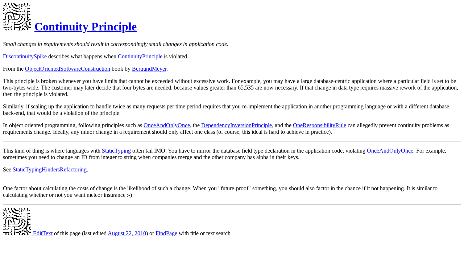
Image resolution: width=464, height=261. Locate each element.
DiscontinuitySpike (25, 56)
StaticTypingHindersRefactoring (50, 169)
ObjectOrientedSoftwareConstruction (67, 69)
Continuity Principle (85, 26)
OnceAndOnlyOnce (167, 125)
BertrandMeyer (149, 69)
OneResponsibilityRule (319, 125)
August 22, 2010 (127, 233)
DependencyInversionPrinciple (236, 125)
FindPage (166, 233)
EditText (42, 233)
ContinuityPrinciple (140, 56)
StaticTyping (116, 151)
